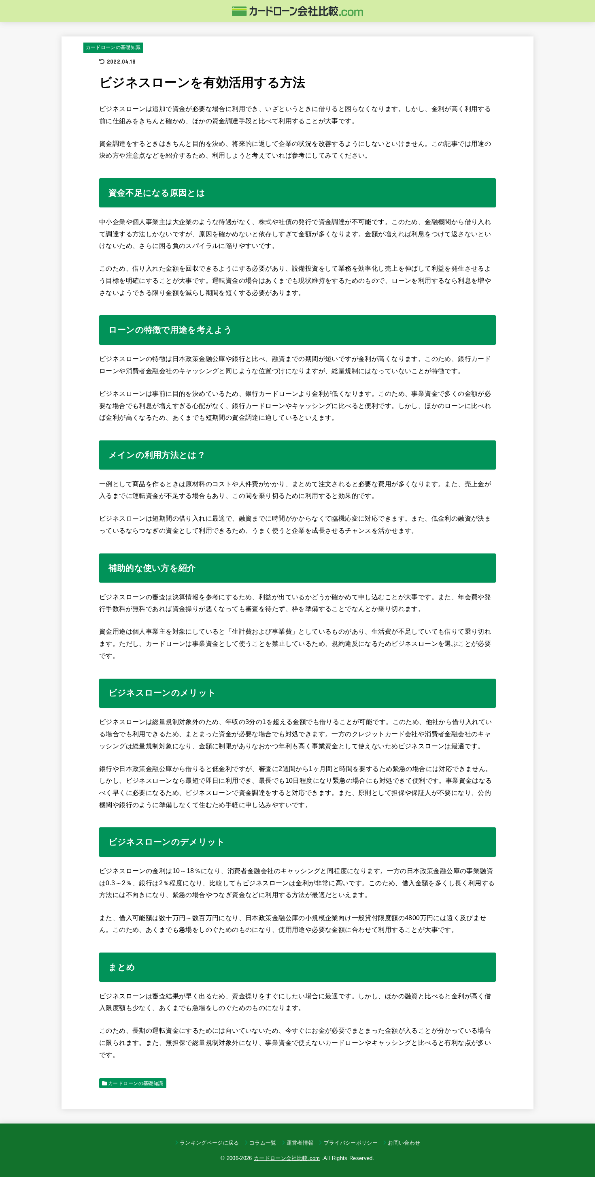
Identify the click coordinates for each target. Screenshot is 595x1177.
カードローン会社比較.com (287, 1158)
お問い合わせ (404, 1143)
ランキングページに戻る (209, 1143)
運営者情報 (300, 1143)
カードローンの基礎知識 (113, 47)
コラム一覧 (262, 1143)
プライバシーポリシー (351, 1143)
